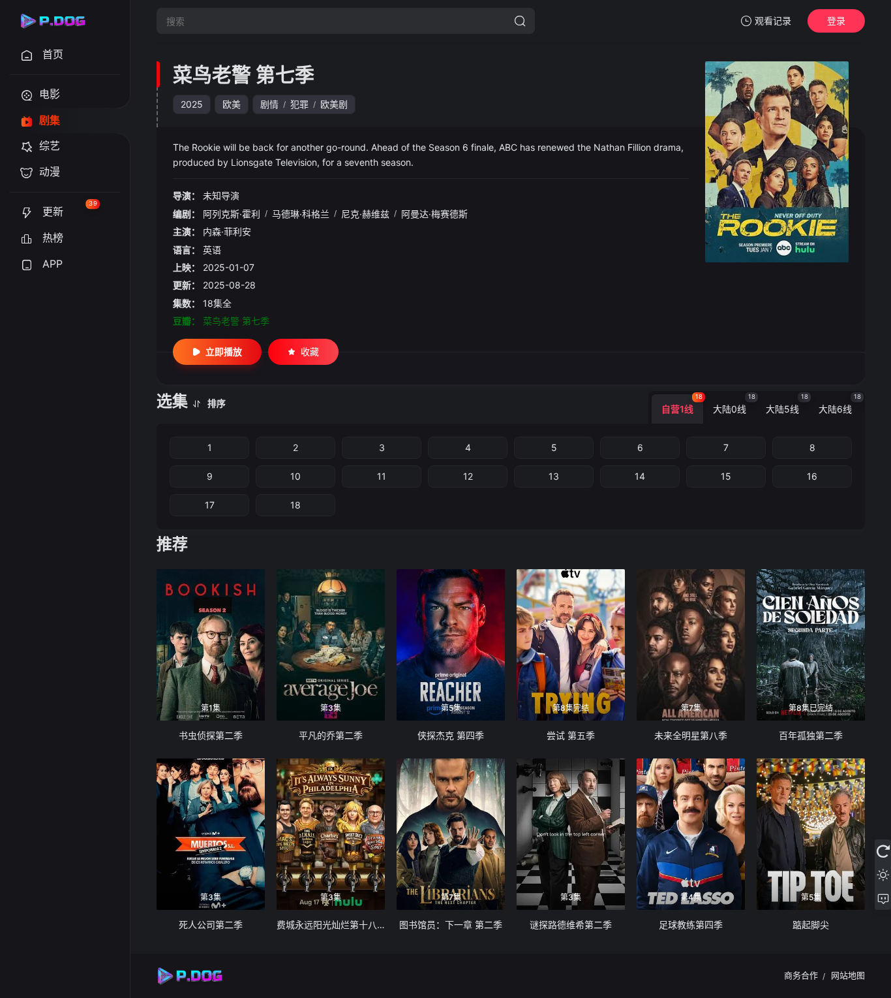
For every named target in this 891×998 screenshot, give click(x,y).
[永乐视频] (59, 21)
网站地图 (848, 975)
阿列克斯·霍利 (231, 213)
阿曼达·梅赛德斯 (434, 213)
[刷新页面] (883, 851)
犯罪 (299, 104)
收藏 (310, 351)
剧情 (269, 104)
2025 (192, 104)
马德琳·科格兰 (300, 213)
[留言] (883, 898)
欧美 (231, 104)
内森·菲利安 (227, 231)
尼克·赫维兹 (365, 213)
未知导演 (221, 195)
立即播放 (223, 351)
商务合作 (801, 975)
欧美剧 (334, 104)
